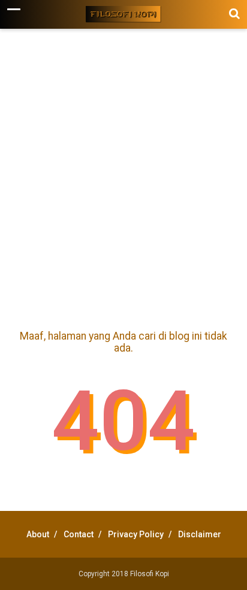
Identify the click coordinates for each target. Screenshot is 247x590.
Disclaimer (199, 534)
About (37, 534)
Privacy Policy (136, 534)
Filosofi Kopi (149, 574)
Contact (79, 534)
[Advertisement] (123, 176)
